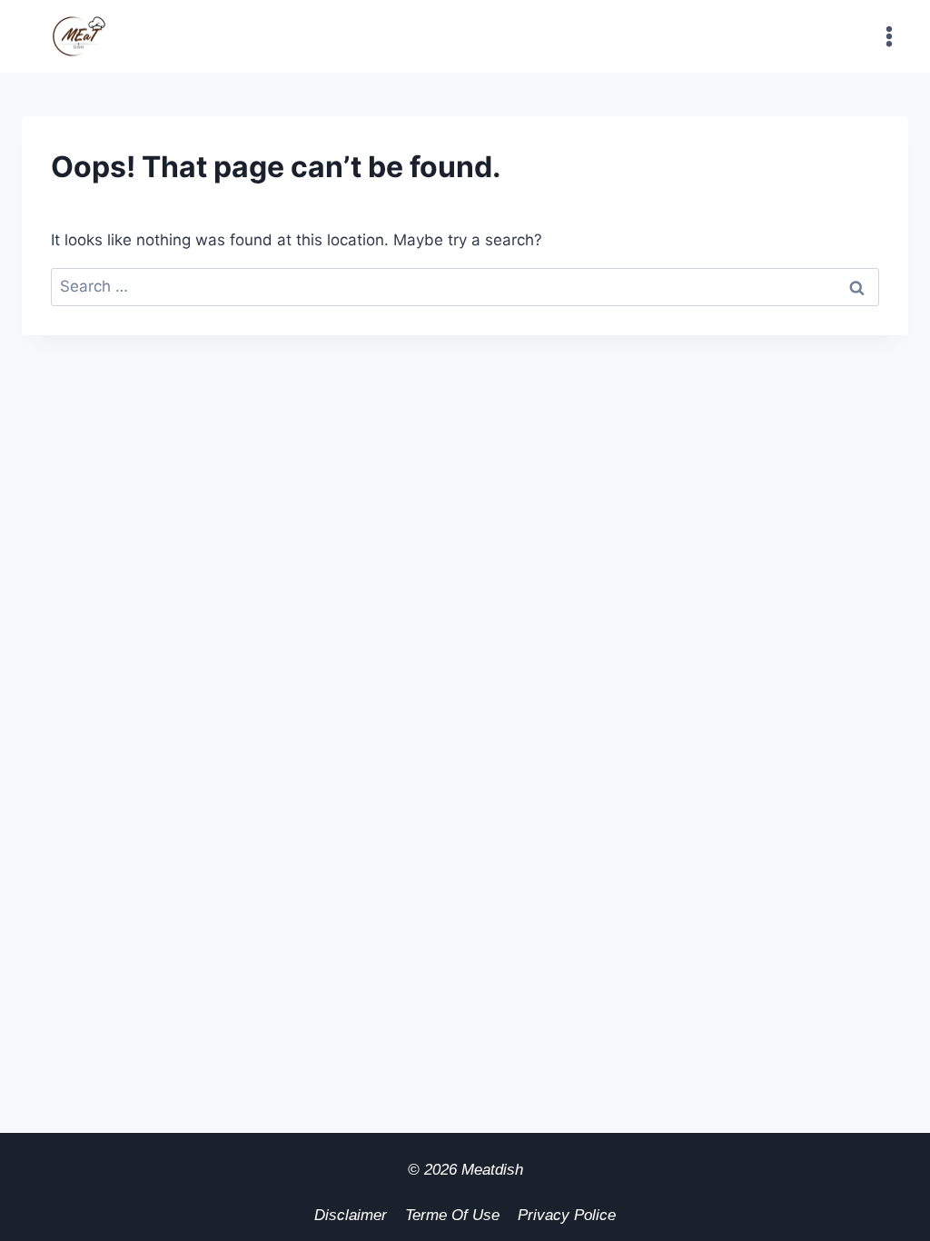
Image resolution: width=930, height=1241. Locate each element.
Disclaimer (350, 1215)
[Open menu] (888, 36)
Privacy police (567, 1215)
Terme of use (452, 1215)
